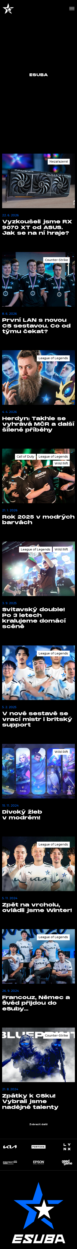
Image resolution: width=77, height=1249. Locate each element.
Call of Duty (25, 456)
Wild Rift (61, 463)
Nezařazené (58, 161)
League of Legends (53, 358)
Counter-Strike (56, 260)
